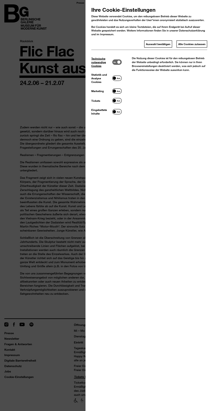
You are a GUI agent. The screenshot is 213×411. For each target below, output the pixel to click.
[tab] (101, 62)
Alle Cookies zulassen (191, 43)
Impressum (106, 34)
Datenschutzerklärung (192, 30)
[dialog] (106, 205)
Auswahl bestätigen (158, 43)
